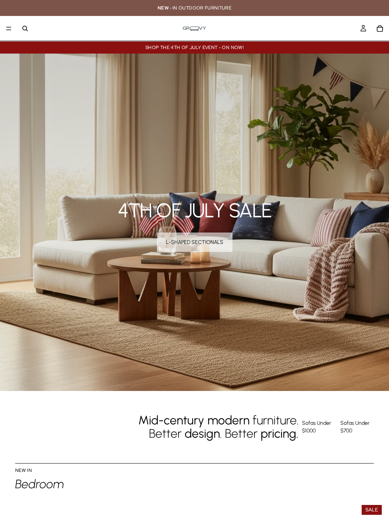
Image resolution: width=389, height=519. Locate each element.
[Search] (25, 28)
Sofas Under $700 (355, 427)
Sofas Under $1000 (316, 427)
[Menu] (8, 28)
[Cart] (380, 28)
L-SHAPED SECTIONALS (194, 242)
